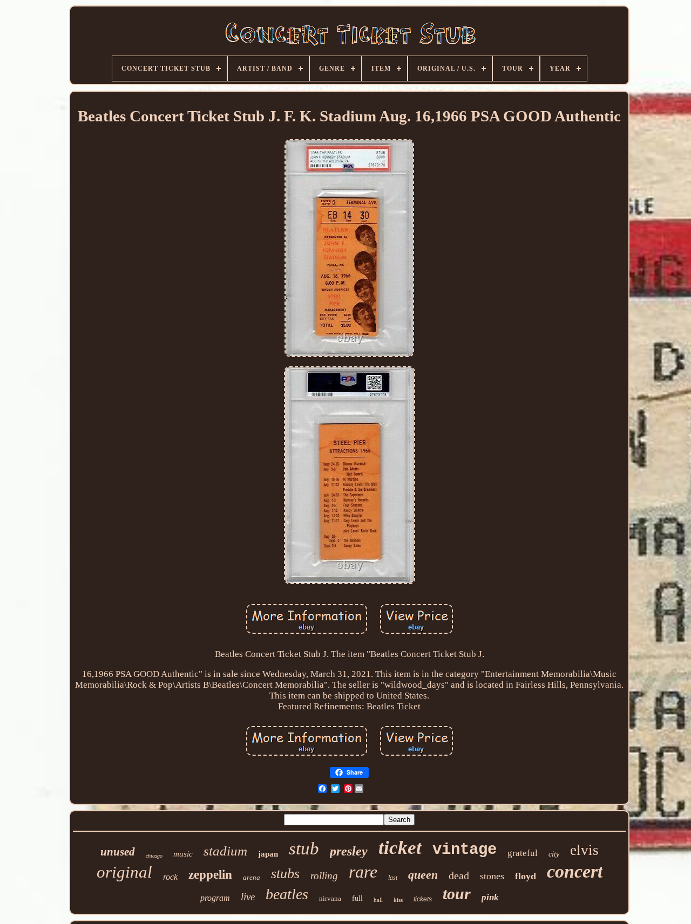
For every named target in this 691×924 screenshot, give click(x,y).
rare (363, 871)
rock (170, 876)
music (183, 854)
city (553, 854)
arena (251, 877)
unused (117, 851)
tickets (423, 899)
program (215, 897)
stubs (285, 873)
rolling (324, 875)
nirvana (330, 898)
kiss (398, 899)
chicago (154, 856)
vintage (464, 850)
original (124, 872)
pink (490, 897)
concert (574, 871)
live (248, 896)
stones (492, 876)
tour (457, 893)
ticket (400, 847)
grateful (522, 853)
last (392, 877)
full (357, 898)
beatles (287, 894)
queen (423, 874)
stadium (225, 851)
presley (349, 851)
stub (304, 848)
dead (459, 875)
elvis (584, 850)
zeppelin (210, 874)
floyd (525, 876)
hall (378, 899)
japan (268, 854)
